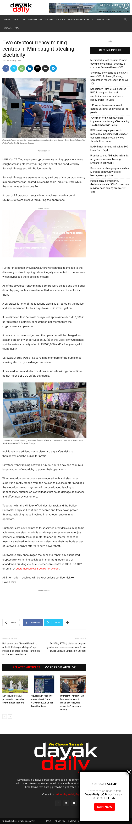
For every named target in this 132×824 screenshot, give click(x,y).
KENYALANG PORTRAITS (80, 19)
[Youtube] (74, 803)
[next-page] (10, 716)
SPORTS (49, 19)
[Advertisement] (44, 597)
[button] (125, 19)
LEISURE (60, 19)
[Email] (37, 68)
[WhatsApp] (21, 68)
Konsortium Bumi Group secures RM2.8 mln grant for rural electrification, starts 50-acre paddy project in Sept (108, 94)
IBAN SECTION (103, 19)
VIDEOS (8, 27)
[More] (67, 622)
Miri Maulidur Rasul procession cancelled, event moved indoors (13, 699)
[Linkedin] (29, 68)
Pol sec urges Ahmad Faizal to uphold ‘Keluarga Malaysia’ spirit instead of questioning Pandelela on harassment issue (21, 649)
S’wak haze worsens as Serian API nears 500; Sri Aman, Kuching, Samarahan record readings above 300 (109, 78)
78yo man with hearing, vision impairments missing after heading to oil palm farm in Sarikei (109, 121)
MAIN (7, 19)
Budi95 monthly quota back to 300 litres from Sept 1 (109, 148)
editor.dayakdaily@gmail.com (73, 794)
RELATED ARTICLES (26, 667)
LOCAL (16, 19)
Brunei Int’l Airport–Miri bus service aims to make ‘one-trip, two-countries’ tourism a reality (72, 702)
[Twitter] (13, 68)
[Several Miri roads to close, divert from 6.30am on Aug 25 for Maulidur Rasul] (44, 684)
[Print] (45, 68)
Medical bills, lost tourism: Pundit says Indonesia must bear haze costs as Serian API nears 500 (108, 64)
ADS (17, 27)
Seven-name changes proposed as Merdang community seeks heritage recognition (109, 172)
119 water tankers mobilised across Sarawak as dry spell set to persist (109, 109)
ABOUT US (60, 820)
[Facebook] (5, 68)
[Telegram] (53, 68)
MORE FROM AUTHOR (60, 667)
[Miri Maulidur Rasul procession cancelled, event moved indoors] (15, 684)
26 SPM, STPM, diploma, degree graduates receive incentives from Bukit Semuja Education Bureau (66, 647)
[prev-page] (4, 716)
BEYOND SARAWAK (32, 19)
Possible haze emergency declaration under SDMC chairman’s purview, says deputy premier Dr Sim (110, 186)
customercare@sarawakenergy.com (37, 568)
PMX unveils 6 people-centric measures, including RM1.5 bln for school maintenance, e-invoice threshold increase (109, 136)
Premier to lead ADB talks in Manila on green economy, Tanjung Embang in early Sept (109, 159)
